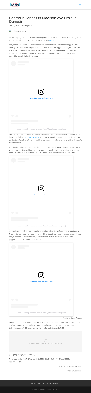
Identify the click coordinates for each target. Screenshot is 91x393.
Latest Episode (27, 26)
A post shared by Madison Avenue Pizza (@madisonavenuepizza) (41, 129)
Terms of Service (37, 383)
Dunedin (52, 40)
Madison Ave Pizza (32, 137)
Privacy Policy (52, 383)
